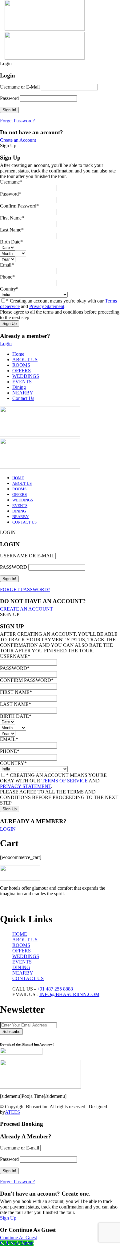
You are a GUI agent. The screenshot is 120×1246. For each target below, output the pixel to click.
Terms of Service (65, 780)
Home (18, 354)
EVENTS (22, 381)
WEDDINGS (25, 376)
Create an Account (18, 140)
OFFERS (21, 370)
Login (6, 343)
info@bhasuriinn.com (69, 994)
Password (9, 98)
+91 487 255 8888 (55, 988)
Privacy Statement (46, 306)
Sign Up (8, 1217)
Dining (19, 387)
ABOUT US (25, 359)
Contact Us (23, 398)
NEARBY (22, 392)
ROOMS (21, 365)
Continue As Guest (18, 1237)
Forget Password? (17, 120)
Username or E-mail (19, 1147)
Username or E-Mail (20, 86)
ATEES (12, 1112)
